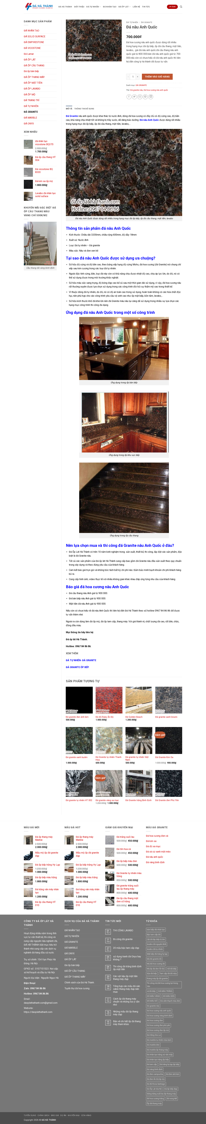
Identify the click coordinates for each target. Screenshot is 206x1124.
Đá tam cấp (152, 1064)
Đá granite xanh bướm (76, 757)
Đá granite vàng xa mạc (107, 800)
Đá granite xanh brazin (166, 717)
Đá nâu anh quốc (154, 856)
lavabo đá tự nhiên (155, 949)
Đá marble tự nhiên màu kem (159, 1040)
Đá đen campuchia (155, 1074)
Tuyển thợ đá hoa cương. (77, 988)
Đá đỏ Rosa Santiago (156, 1084)
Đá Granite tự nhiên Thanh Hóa (108, 758)
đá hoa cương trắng (155, 1098)
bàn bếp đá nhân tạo (156, 929)
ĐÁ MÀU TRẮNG (165, 991)
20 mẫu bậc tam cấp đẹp (126, 947)
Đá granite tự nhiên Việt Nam (137, 758)
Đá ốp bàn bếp (31, 71)
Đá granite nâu (136, 90)
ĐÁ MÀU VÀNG (153, 996)
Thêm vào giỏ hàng (157, 76)
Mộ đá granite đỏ (154, 959)
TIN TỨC (146, 7)
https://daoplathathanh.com (38, 1012)
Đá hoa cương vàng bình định (159, 1015)
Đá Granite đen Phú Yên (167, 800)
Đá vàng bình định (155, 862)
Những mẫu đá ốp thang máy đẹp (125, 1013)
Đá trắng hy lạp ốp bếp (169, 1064)
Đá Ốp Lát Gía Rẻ (154, 1089)
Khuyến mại (74, 1115)
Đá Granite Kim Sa (164, 757)
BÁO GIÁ (55, 1115)
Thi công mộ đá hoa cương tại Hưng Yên (162, 984)
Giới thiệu (79, 7)
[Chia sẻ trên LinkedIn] (150, 96)
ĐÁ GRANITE (31, 111)
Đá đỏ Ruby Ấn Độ (104, 717)
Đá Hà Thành (65, 7)
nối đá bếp (171, 969)
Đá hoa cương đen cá (157, 835)
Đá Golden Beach (134, 717)
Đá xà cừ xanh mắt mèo (158, 851)
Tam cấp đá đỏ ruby (168, 973)
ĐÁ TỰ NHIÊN (92, 7)
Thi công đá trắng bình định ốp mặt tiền (127, 968)
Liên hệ (136, 7)
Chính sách (43, 1115)
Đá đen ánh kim (172, 1074)
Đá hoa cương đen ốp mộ (158, 1030)
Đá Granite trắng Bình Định (138, 800)
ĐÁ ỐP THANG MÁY (34, 77)
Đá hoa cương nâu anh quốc (156, 90)
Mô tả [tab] (69, 109)
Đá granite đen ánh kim (77, 717)
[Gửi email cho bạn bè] (139, 96)
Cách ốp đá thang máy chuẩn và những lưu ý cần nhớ (126, 1001)
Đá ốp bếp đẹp (170, 1089)
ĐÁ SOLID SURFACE (34, 36)
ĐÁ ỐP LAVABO (32, 88)
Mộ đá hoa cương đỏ (156, 964)
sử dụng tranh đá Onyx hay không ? (127, 958)
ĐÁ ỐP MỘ (29, 94)
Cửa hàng (86, 1115)
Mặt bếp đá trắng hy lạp (157, 954)
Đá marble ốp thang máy (157, 1050)
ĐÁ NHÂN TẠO (109, 7)
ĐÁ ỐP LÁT (124, 7)
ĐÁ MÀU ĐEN (168, 996)
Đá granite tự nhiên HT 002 (79, 800)
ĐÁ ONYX (29, 123)
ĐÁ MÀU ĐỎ (152, 1001)
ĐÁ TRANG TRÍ (31, 100)
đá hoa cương (135, 116)
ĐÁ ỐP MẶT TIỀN (33, 82)
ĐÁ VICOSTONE (32, 48)
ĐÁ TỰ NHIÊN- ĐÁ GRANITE (81, 660)
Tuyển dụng (30, 1115)
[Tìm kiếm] (181, 7)
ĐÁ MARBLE (30, 117)
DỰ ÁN (63, 1115)
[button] (70, 58)
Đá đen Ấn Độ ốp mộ (156, 1079)
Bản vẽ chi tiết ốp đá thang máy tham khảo (127, 1023)
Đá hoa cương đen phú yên (158, 1025)
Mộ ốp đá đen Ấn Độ (155, 969)
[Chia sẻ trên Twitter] (134, 96)
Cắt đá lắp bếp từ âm (156, 939)
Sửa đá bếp (152, 973)
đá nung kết (172, 1098)
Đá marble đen (153, 1045)
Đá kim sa (151, 841)
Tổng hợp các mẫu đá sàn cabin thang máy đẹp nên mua (126, 989)
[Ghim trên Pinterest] (145, 96)
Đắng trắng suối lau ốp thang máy (161, 1094)
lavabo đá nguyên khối (156, 944)
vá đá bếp (151, 991)
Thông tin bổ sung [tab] (84, 109)
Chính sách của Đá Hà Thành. (79, 982)
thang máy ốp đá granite (157, 978)
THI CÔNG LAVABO (123, 930)
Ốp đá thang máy (154, 1103)
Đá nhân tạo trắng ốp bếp (158, 1059)
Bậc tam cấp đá (153, 934)
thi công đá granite (123, 939)
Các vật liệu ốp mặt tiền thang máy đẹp (125, 977)
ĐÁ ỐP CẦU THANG (34, 65)
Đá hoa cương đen (155, 1020)
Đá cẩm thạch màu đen (170, 1001)
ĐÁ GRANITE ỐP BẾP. (77, 667)
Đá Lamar (29, 53)
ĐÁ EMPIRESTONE (34, 42)
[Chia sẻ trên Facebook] (129, 96)
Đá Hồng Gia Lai (154, 1035)
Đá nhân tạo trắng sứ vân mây (160, 1054)
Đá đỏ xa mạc (153, 846)
